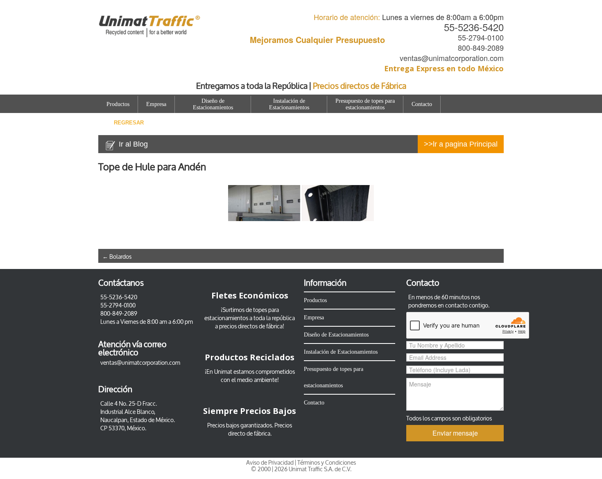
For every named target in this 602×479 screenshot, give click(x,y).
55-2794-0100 (481, 37)
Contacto (422, 104)
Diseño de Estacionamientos (213, 104)
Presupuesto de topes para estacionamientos (365, 104)
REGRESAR (129, 123)
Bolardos (116, 257)
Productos (117, 104)
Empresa (156, 104)
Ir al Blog (133, 144)
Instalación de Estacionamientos (289, 104)
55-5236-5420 (474, 27)
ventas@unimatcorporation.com (452, 57)
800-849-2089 (481, 47)
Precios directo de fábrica (260, 430)
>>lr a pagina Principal (461, 144)
